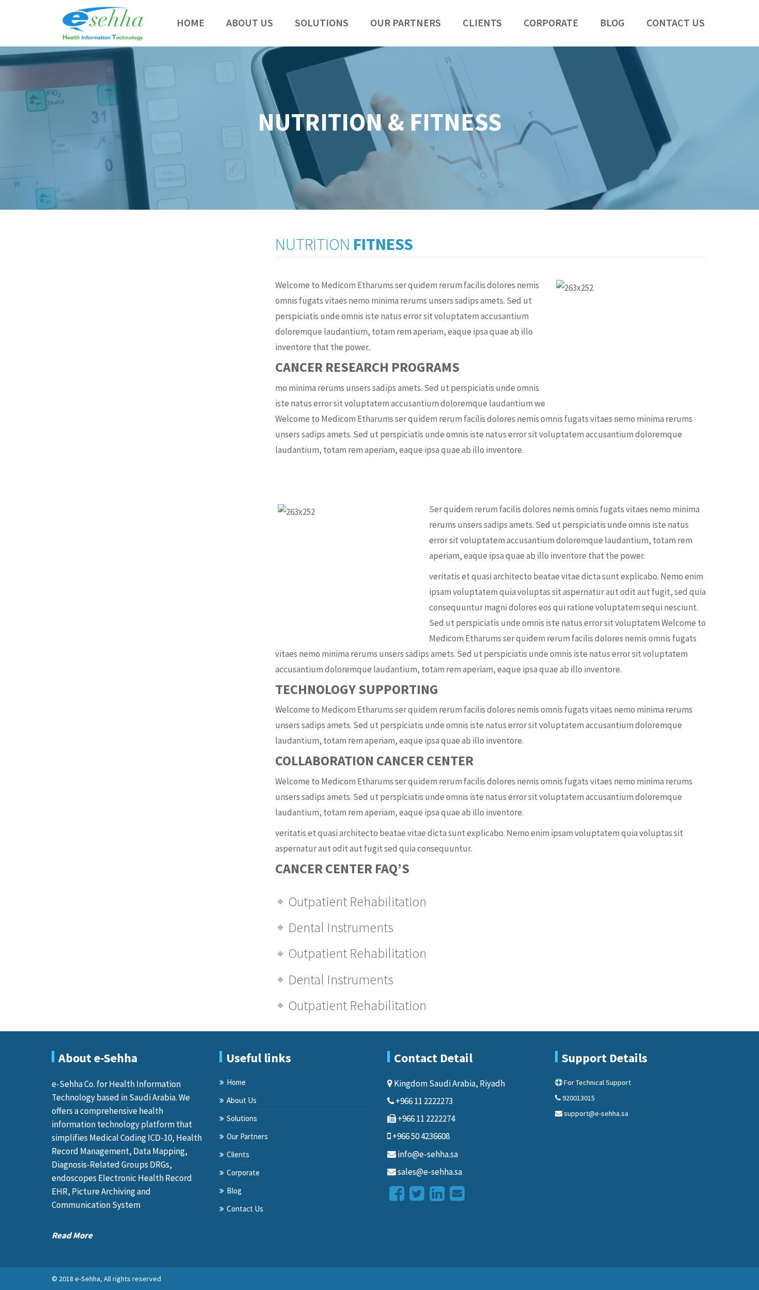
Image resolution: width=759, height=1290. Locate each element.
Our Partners (405, 22)
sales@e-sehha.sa (429, 1171)
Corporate (551, 22)
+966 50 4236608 (420, 1136)
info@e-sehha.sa (427, 1154)
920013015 (578, 1098)
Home (190, 22)
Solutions (322, 22)
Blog (612, 22)
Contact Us (675, 22)
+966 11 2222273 (423, 1101)
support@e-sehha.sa (595, 1113)
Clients (482, 22)
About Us (249, 22)
